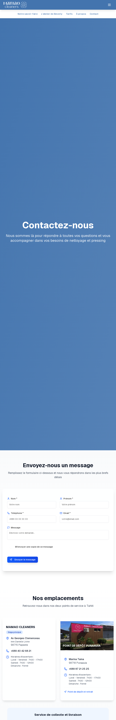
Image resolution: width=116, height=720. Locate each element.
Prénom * (68, 498)
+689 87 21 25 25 (79, 668)
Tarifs (69, 14)
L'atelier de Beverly (51, 14)
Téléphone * (17, 513)
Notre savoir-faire (28, 14)
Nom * (14, 498)
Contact (94, 14)
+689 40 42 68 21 (21, 650)
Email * (67, 513)
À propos (81, 14)
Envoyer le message (24, 559)
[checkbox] (11, 547)
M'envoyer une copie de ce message (34, 547)
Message (15, 527)
